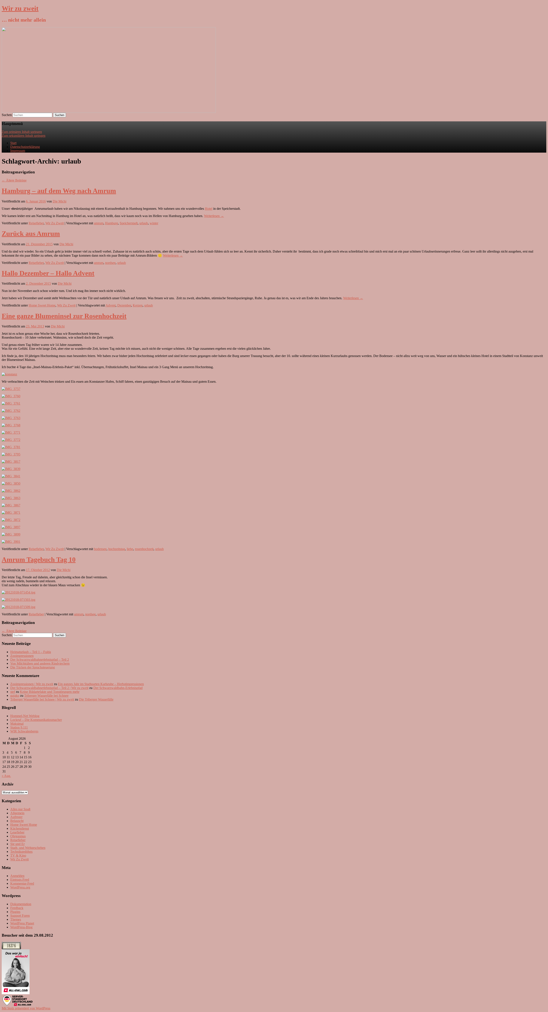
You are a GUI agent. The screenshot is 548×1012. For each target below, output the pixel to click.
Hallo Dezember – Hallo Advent (48, 273)
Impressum (17, 150)
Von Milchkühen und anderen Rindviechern (40, 663)
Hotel (208, 208)
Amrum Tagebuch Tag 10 (39, 559)
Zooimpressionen (22, 656)
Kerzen (138, 305)
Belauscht (17, 821)
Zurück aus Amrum (31, 233)
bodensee (100, 549)
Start (13, 143)
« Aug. (6, 776)
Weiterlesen (214, 216)
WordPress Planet (22, 923)
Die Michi (59, 201)
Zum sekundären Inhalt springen (23, 135)
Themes (15, 919)
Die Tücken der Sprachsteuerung (32, 667)
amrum (98, 223)
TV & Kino (18, 855)
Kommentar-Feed (22, 883)
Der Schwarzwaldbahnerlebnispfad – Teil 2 (39, 659)
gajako (14, 695)
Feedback (16, 908)
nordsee (110, 263)
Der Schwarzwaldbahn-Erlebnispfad (118, 688)
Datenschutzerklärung (25, 147)
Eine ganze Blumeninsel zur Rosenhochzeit (64, 316)
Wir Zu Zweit (54, 223)
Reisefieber (36, 223)
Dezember (124, 305)
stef (12, 692)
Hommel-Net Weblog (24, 716)
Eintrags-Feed (19, 879)
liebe (130, 549)
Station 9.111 (19, 727)
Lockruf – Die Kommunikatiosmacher (36, 720)
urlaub (143, 223)
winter (154, 223)
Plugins (15, 912)
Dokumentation (20, 904)
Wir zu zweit (20, 8)
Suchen (7, 115)
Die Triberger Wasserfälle (96, 699)
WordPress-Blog (21, 927)
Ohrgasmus (18, 836)
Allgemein (17, 813)
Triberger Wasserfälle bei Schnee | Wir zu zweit (42, 699)
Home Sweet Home (42, 305)
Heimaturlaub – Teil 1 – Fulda (30, 652)
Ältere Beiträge (14, 180)
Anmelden (17, 876)
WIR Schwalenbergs (24, 731)
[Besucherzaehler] (11, 948)
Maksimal (17, 723)
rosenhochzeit (144, 549)
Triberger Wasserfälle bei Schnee (46, 695)
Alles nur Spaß (20, 809)
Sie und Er (17, 844)
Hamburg (111, 223)
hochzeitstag (116, 549)
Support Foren (20, 915)
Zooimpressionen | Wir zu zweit (31, 684)
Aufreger (16, 817)
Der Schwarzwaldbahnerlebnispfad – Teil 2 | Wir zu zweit (49, 688)
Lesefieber (17, 832)
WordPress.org (20, 887)
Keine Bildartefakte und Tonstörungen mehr (49, 692)
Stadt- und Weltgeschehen (27, 848)
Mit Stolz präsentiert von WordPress (26, 1008)
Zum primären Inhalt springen (22, 132)
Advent (111, 305)
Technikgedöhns (21, 851)
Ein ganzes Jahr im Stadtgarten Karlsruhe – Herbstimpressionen (101, 684)
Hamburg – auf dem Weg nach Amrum (59, 191)
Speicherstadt (129, 223)
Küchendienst (19, 828)
